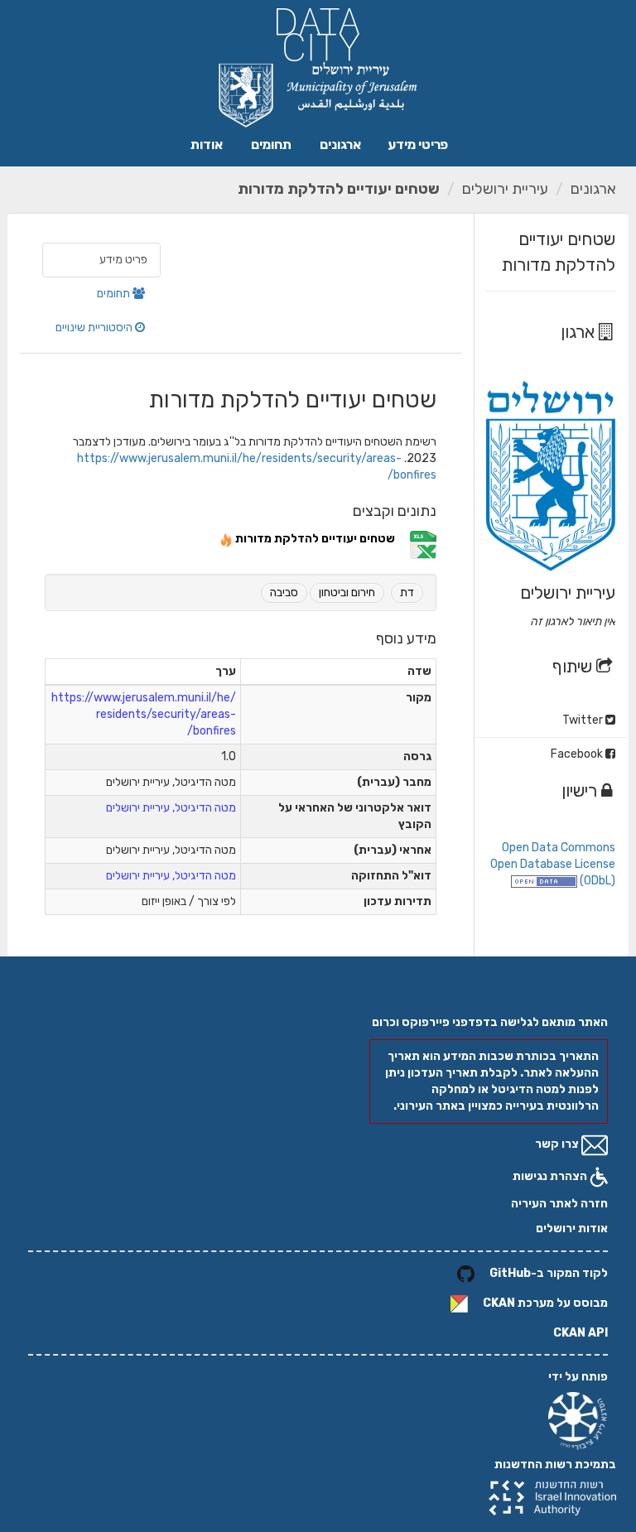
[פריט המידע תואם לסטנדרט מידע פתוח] (544, 881)
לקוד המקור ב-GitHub (548, 1273)
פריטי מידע (418, 144)
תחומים (271, 144)
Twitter (583, 720)
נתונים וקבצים (394, 511)
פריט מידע (123, 260)
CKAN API (580, 1333)
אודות (206, 144)
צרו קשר (558, 1144)
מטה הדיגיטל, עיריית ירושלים (171, 808)
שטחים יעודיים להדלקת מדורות (339, 189)
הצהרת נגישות (551, 1176)
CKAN (499, 1303)
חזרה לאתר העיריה (559, 1204)
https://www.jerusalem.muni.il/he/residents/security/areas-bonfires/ (143, 714)
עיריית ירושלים (505, 189)
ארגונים (340, 144)
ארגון (580, 331)
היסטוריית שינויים (95, 327)
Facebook (578, 754)
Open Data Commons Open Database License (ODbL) (552, 864)
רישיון (581, 790)
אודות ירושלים (572, 1228)
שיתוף (574, 666)
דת (407, 592)
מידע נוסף (406, 638)
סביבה (284, 592)
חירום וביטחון (347, 592)
